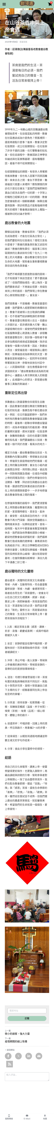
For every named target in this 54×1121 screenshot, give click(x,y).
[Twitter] (18, 1056)
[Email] (39, 1056)
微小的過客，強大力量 (17, 1033)
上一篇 (8, 1031)
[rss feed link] (9, 1064)
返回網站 (11, 1050)
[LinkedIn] (28, 1056)
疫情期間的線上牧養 (16, 1041)
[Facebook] (8, 1056)
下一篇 (8, 1038)
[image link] (27, 4)
